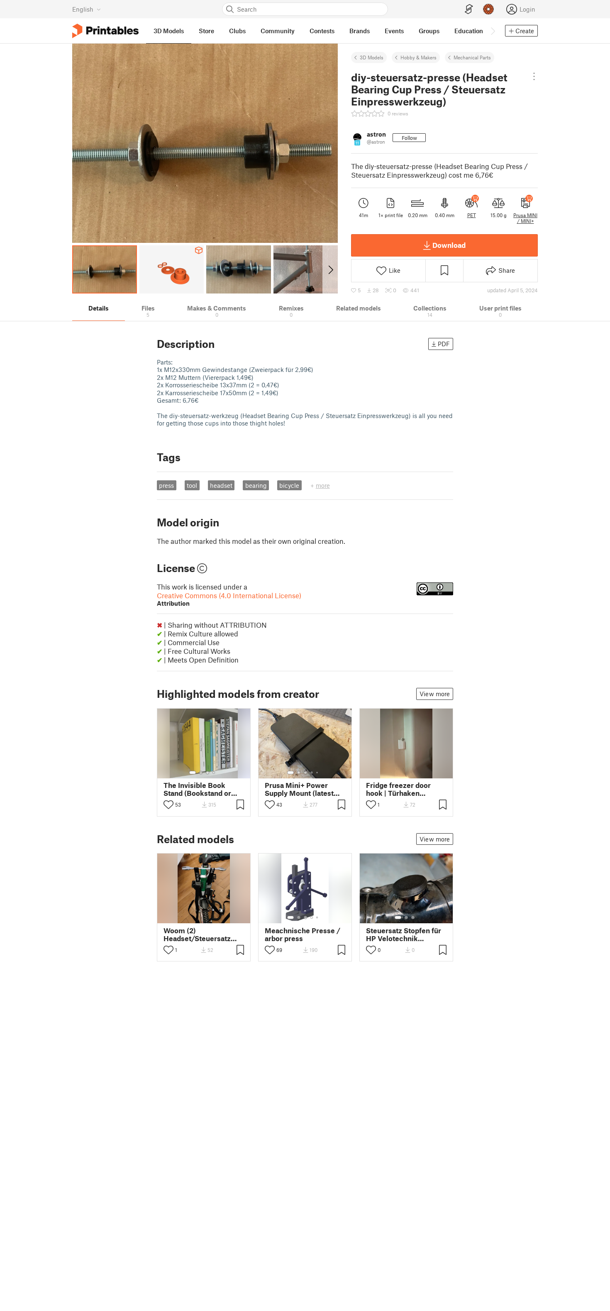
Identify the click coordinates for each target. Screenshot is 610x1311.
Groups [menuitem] (429, 30)
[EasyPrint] (469, 9)
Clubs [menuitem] (237, 30)
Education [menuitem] (468, 30)
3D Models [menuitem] (169, 30)
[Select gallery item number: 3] (207, 772)
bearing (256, 485)
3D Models (371, 57)
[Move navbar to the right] (492, 30)
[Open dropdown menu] (534, 76)
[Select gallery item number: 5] (318, 772)
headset (221, 485)
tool (192, 485)
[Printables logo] (105, 31)
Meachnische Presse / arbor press (302, 934)
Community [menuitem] (278, 30)
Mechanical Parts (472, 57)
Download (449, 245)
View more (435, 693)
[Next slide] (330, 269)
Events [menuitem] (394, 30)
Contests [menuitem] (322, 30)
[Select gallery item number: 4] (214, 772)
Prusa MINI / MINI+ (525, 218)
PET (471, 215)
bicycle (289, 485)
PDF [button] (444, 343)
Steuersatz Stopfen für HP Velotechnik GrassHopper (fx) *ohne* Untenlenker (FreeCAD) (406, 934)
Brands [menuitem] (359, 30)
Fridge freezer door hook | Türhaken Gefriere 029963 (398, 789)
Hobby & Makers (418, 57)
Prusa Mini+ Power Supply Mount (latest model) (299, 789)
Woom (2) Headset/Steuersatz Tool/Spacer (197, 934)
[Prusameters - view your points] (488, 9)
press (166, 485)
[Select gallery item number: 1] (192, 772)
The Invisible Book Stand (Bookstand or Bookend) (197, 789)
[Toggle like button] (168, 805)
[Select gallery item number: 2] (201, 772)
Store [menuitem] (206, 30)
